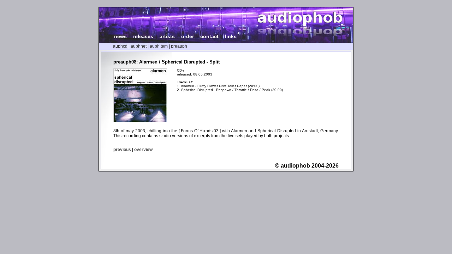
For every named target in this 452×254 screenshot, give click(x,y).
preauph (179, 46)
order (187, 36)
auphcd (120, 46)
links (231, 36)
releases (143, 36)
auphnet (139, 46)
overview (143, 149)
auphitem (159, 46)
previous (122, 149)
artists (167, 36)
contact (209, 36)
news (120, 36)
